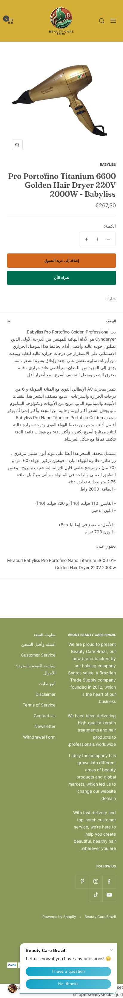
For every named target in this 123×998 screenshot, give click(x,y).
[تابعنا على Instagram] (95, 881)
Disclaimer (46, 694)
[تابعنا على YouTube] (109, 895)
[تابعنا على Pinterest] (82, 881)
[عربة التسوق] (10, 21)
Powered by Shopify (59, 916)
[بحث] (101, 20)
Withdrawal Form (39, 737)
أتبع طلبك (47, 683)
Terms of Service (39, 704)
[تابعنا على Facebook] (109, 881)
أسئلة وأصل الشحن (38, 644)
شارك (110, 298)
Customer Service (38, 654)
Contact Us (45, 715)
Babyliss (108, 164)
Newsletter (45, 726)
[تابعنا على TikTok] (95, 895)
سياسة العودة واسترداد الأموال (36, 669)
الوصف (111, 321)
